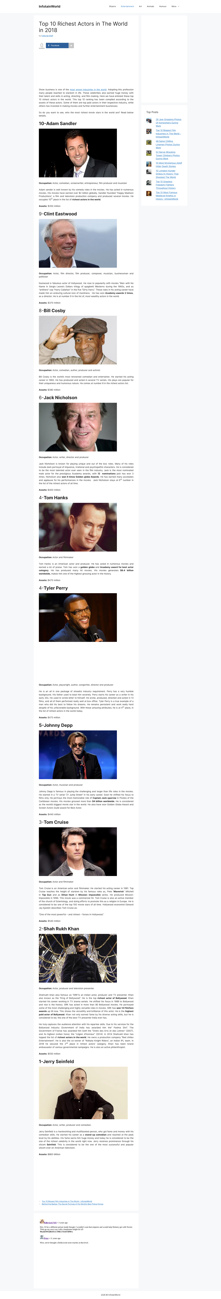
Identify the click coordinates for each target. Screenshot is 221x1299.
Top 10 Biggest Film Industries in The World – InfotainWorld (67, 1201)
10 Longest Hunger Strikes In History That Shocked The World (167, 174)
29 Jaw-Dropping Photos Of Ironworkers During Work (168, 122)
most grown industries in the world (88, 89)
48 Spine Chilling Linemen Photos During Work (168, 144)
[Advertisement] (86, 69)
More (174, 6)
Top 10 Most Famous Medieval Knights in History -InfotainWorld (167, 195)
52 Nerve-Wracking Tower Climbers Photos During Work (168, 155)
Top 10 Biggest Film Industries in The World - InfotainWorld (168, 133)
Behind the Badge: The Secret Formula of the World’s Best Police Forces (72, 1204)
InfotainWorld (49, 6)
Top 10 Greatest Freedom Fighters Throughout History (166, 184)
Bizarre (112, 6)
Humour (163, 6)
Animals (150, 6)
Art (140, 6)
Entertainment (127, 6)
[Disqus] (86, 1250)
